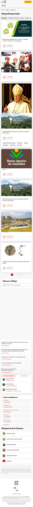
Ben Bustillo (10, 45)
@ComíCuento (8, 412)
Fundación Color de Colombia (14, 391)
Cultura (22, 18)
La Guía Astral (6, 424)
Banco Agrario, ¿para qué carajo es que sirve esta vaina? (15, 168)
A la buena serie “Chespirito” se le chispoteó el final (13, 357)
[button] (31, 18)
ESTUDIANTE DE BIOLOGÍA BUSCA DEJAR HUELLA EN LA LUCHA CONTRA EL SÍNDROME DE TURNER (14, 350)
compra (26, 143)
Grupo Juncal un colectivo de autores (14, 439)
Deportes (27, 18)
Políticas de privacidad (13, 497)
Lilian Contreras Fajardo (12, 455)
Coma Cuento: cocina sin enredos (10, 410)
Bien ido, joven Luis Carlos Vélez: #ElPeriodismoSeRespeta (8, 369)
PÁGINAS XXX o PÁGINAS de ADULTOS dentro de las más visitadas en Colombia (14, 343)
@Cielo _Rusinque (8, 407)
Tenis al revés (6, 415)
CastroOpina (6, 400)
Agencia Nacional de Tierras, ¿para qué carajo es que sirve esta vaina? (15, 199)
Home (2, 10)
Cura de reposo (10, 384)
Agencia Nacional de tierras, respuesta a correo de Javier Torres (15, 132)
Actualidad (10, 18)
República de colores (11, 389)
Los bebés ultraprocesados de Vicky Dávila (11, 363)
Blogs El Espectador (11, 14)
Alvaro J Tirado (6, 353)
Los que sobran (6, 405)
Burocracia (19, 143)
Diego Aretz (9, 461)
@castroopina (7, 402)
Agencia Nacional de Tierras (9, 143)
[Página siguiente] (21, 275)
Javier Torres (12, 145)
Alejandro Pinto (6, 345)
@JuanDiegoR (8, 416)
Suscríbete (28, 2)
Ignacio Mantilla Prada (11, 444)
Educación (17, 18)
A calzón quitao (6, 420)
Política (7, 10)
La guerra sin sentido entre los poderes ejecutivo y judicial (15, 262)
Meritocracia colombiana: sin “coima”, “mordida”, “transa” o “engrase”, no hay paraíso (15, 40)
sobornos (19, 145)
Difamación (5, 145)
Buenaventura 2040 (11, 433)
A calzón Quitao (8, 421)
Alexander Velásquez (7, 359)
